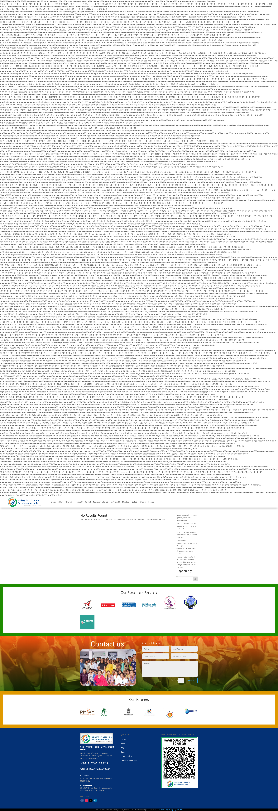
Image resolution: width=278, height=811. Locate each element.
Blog (122, 747)
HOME (53, 502)
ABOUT (60, 502)
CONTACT (143, 502)
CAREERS (80, 502)
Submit (191, 680)
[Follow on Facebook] (82, 800)
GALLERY (134, 502)
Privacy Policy (126, 756)
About (123, 743)
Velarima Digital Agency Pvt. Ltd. (170, 810)
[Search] (195, 579)
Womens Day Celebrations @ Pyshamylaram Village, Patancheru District (186, 517)
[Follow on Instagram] (86, 800)
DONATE (151, 502)
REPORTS (88, 502)
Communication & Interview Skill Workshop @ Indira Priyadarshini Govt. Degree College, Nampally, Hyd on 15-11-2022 (186, 562)
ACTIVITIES (68, 502)
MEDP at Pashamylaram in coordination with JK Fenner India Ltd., (186, 534)
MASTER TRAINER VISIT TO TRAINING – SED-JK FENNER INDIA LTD (186, 526)
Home (123, 739)
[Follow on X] (91, 800)
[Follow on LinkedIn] (95, 800)
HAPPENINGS (115, 502)
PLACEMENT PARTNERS (100, 502)
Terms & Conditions (129, 760)
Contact (124, 752)
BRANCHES (125, 502)
